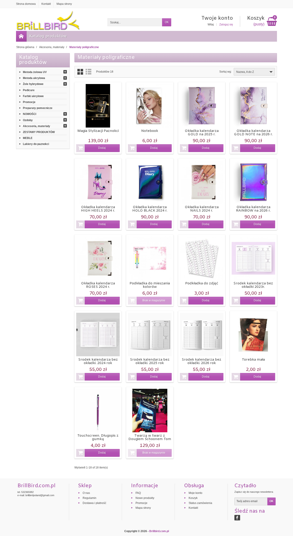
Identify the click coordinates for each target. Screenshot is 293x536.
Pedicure (29, 90)
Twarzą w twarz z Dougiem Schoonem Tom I (149, 439)
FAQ (138, 493)
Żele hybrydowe (33, 84)
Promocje (29, 102)
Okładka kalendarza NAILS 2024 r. (202, 209)
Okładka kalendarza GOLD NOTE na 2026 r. (253, 133)
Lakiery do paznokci (36, 144)
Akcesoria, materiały (36, 126)
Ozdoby (28, 120)
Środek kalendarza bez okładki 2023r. (253, 285)
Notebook (149, 131)
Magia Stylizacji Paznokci (98, 131)
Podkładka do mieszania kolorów (150, 285)
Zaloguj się (226, 24)
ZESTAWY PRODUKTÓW (39, 132)
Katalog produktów (48, 36)
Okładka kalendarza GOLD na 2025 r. (202, 133)
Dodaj (102, 148)
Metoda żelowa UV (35, 72)
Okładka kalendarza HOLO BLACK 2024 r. (149, 209)
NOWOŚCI (29, 114)
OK (167, 22)
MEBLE (28, 138)
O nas (86, 493)
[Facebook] (237, 517)
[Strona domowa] (21, 36)
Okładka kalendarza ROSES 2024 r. (98, 285)
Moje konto (195, 493)
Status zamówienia (200, 502)
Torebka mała (253, 359)
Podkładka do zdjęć (201, 283)
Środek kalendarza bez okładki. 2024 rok (98, 361)
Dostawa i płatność (94, 502)
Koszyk (193, 497)
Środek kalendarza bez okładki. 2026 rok (201, 361)
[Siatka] (80, 72)
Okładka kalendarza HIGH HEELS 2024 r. (98, 209)
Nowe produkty (145, 497)
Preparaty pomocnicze (37, 108)
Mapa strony (143, 507)
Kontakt (193, 507)
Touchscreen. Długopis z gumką (98, 437)
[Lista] (88, 72)
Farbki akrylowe (33, 96)
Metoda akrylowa (34, 78)
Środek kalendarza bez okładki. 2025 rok (150, 361)
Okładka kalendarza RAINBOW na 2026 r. (253, 209)
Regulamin (89, 497)
